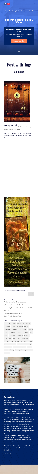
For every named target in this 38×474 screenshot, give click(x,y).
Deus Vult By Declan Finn (12, 316)
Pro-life (14, 344)
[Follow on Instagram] (8, 4)
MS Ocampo (24, 341)
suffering (11, 350)
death (6, 332)
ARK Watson (20, 326)
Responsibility (8, 347)
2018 (10, 323)
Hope (14, 338)
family (6, 335)
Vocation (30, 350)
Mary (12, 341)
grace (6, 338)
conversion (14, 329)
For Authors (27, 127)
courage (30, 329)
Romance (15, 347)
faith (31, 332)
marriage (7, 341)
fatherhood (12, 335)
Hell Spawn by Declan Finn (13, 313)
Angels (13, 326)
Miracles (17, 341)
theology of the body (20, 350)
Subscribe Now (19, 41)
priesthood (7, 344)
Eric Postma (26, 332)
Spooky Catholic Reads (10, 125)
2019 (14, 323)
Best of (26, 326)
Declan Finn (12, 332)
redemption (20, 344)
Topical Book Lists (14, 129)
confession (7, 329)
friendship (27, 335)
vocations (7, 353)
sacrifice (29, 347)
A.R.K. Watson (9, 127)
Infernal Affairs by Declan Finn (14, 305)
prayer (30, 341)
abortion (28, 323)
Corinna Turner (23, 329)
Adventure (7, 326)
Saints (6, 350)
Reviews (6, 129)
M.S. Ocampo (25, 338)
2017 (6, 323)
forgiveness (20, 335)
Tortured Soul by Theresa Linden (15, 302)
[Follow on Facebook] (5, 4)
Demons (19, 332)
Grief (10, 338)
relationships (28, 344)
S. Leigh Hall (23, 347)
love (19, 338)
